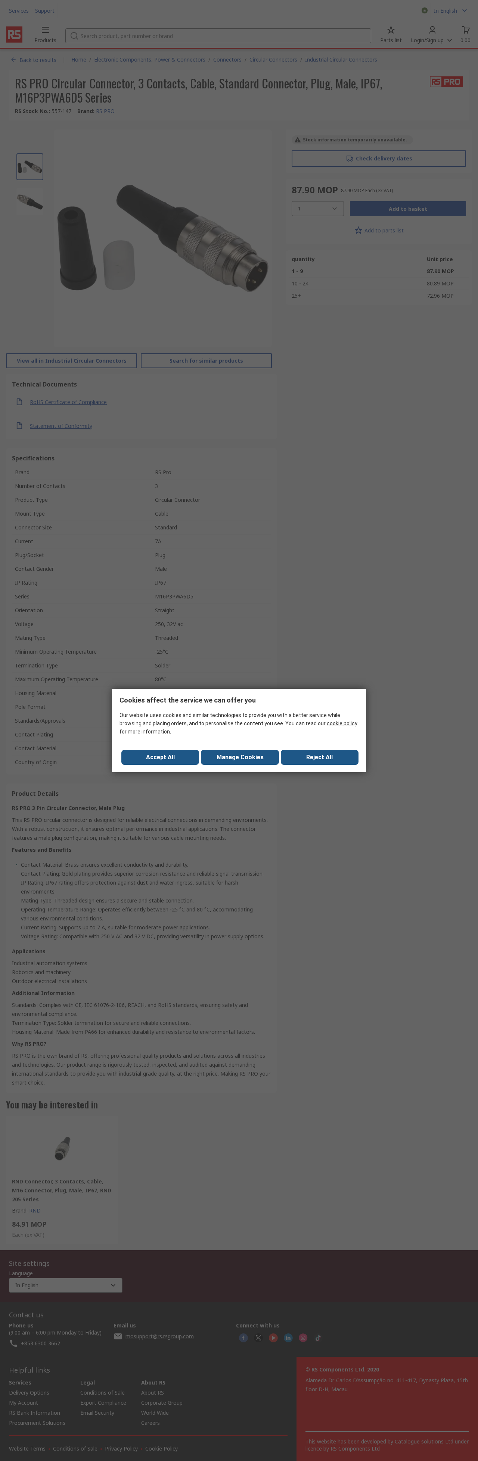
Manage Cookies (240, 757)
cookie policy (342, 723)
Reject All (319, 757)
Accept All (160, 757)
